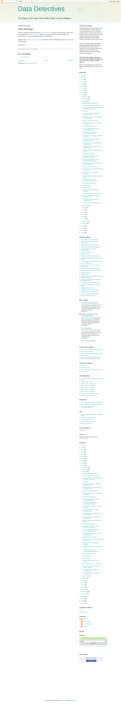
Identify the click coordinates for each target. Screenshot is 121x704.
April (83, 216)
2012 (82, 92)
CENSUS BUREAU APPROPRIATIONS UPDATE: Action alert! (92, 108)
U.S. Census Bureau (86, 419)
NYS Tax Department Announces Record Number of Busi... (90, 160)
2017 (82, 81)
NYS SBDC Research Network (89, 303)
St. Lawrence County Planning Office (90, 282)
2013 (82, 90)
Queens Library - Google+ (87, 387)
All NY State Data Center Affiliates (89, 239)
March (84, 219)
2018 (82, 79)
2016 (82, 83)
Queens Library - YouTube (87, 395)
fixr (81, 610)
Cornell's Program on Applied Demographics (88, 249)
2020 (82, 77)
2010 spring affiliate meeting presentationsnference (88, 406)
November (85, 99)
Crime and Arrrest (86, 185)
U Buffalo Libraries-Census (88, 288)
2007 (82, 232)
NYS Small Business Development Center (91, 261)
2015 (82, 86)
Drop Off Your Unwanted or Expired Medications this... (91, 114)
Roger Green (82, 430)
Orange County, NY (86, 272)
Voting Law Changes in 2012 (89, 166)
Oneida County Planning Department (90, 268)
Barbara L (85, 619)
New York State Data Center (88, 421)
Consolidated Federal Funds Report (91, 203)
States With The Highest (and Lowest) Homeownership (92, 163)
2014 (82, 88)
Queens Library (85, 274)
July (83, 210)
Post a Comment (24, 57)
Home (46, 60)
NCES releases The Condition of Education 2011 (90, 200)
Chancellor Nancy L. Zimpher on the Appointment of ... (91, 147)
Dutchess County (85, 254)
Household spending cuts (88, 126)
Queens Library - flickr (86, 381)
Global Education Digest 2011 (90, 103)
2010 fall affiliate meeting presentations (91, 404)
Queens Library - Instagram (88, 389)
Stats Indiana (84, 612)
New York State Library (87, 263)
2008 (82, 230)
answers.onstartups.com (34, 39)
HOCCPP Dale (86, 621)
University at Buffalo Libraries (88, 295)
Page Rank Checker (100, 646)
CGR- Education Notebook (88, 340)
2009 (82, 228)
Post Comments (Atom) (31, 63)
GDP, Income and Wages (88, 153)
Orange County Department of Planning (91, 270)
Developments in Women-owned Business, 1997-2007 (90, 156)
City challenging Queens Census (90, 105)
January (84, 223)
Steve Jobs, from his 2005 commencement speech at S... (90, 180)
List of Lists (85, 111)
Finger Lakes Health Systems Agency (90, 256)
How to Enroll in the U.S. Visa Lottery (91, 193)
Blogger (74, 700)
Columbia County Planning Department (91, 247)
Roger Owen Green (88, 624)
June (83, 212)
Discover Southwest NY (87, 252)
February (84, 221)
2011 (82, 95)
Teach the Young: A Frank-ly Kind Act (90, 304)
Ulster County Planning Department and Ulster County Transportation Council (91, 358)
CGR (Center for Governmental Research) (91, 349)
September (85, 205)
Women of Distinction (86, 423)
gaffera (63, 700)
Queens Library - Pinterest (87, 391)
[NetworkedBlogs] (91, 658)
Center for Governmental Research (90, 245)
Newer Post (21, 60)
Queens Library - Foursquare (88, 383)
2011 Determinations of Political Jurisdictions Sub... (90, 140)
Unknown (85, 626)
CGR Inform (84, 365)
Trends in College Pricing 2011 (90, 120)
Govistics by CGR (85, 367)
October (84, 101)
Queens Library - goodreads (88, 385)
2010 (82, 226)
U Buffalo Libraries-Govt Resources (90, 291)
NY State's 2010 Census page (88, 417)
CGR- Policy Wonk (86, 328)
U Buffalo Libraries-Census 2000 (89, 290)
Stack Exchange (34, 34)
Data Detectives (41, 8)
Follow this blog (91, 660)
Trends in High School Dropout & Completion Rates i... (90, 129)
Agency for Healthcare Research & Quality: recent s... (91, 196)
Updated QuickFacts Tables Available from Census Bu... (91, 117)
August (84, 207)
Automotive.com (83, 438)
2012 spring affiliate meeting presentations (92, 402)
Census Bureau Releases (88, 183)
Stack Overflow (45, 32)
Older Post (70, 60)
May (83, 214)
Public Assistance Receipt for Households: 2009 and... (89, 133)
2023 (82, 75)
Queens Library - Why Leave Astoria (90, 393)
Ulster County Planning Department (90, 293)
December (85, 97)
